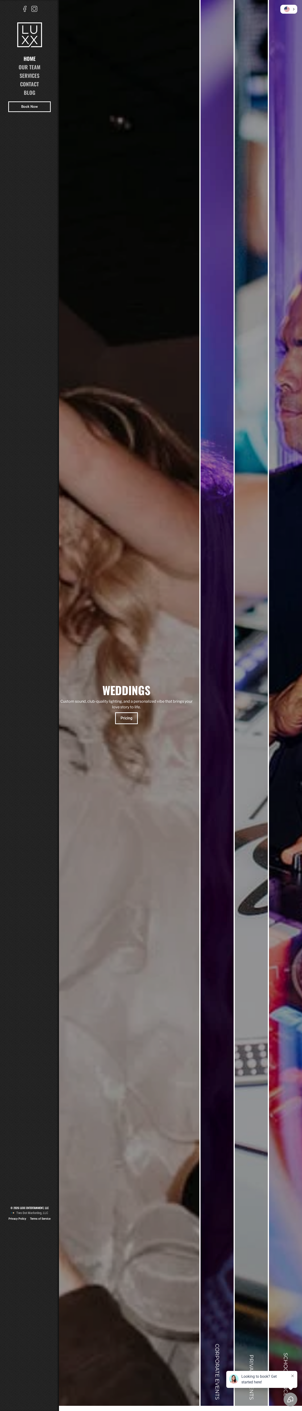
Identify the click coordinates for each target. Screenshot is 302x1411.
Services (29, 75)
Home (30, 58)
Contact (29, 84)
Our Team (29, 67)
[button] (289, 9)
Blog (29, 92)
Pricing (126, 720)
